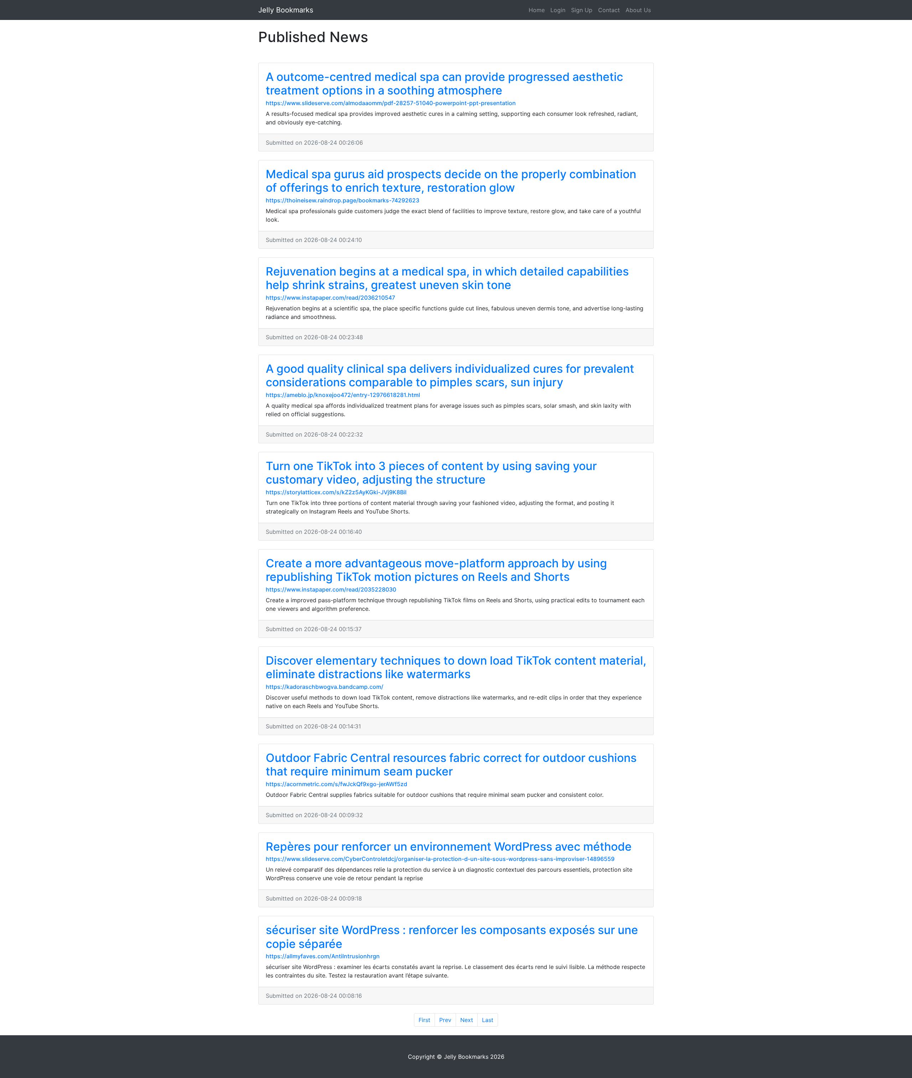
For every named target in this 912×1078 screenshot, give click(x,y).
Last (487, 1019)
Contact (609, 10)
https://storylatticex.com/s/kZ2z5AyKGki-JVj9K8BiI (336, 492)
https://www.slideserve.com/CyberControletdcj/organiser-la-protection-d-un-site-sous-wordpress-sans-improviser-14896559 (440, 858)
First (424, 1019)
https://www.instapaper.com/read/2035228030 (331, 589)
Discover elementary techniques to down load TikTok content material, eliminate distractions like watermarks (456, 667)
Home (537, 10)
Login (557, 10)
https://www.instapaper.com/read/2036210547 (330, 297)
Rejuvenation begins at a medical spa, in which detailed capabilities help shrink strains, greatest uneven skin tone (447, 278)
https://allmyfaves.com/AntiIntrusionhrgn (323, 956)
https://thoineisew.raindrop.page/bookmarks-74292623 (342, 200)
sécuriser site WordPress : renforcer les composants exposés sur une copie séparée (452, 936)
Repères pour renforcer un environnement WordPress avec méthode (449, 846)
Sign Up (581, 10)
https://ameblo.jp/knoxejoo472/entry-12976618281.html (343, 394)
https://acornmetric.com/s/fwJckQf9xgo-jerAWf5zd (336, 784)
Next (466, 1019)
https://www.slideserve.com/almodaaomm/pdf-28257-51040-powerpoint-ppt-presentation (391, 103)
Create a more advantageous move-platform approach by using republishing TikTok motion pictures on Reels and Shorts (436, 570)
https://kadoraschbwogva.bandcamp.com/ (324, 686)
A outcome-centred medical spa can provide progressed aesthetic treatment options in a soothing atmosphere (444, 83)
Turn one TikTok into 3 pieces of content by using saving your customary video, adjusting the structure (431, 472)
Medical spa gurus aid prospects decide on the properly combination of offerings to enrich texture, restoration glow (451, 181)
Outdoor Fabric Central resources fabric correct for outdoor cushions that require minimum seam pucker (451, 764)
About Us (638, 10)
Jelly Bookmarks (285, 10)
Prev (445, 1019)
